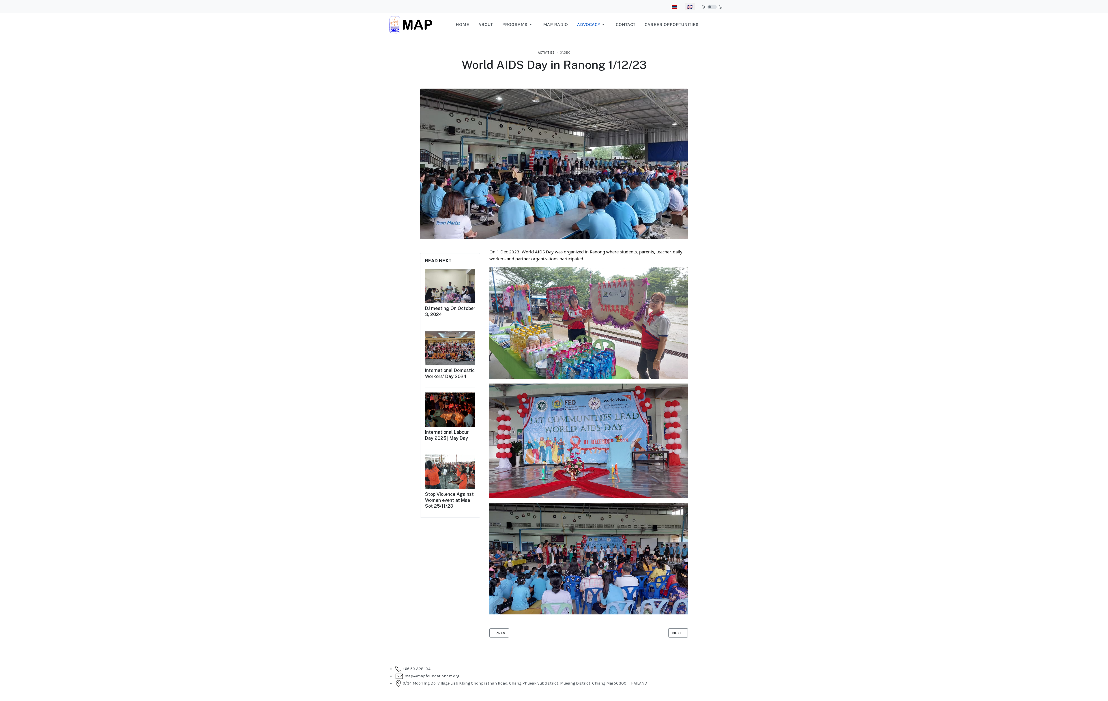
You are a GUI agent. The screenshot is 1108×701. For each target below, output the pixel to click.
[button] (517, 24)
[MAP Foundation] (410, 24)
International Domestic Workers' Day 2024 (450, 373)
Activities (546, 53)
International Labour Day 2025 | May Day (447, 435)
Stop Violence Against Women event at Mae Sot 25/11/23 (449, 500)
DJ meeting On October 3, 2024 (450, 311)
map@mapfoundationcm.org (431, 676)
